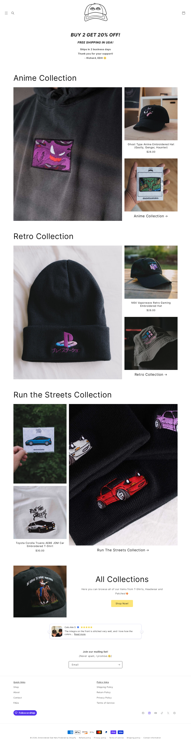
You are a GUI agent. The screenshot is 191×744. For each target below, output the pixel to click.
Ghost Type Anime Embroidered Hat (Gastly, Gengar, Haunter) (151, 146)
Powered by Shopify (67, 738)
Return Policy (104, 692)
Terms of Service (106, 702)
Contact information (152, 738)
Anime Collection (149, 216)
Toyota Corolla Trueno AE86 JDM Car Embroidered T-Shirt (40, 544)
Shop (16, 687)
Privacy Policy (104, 697)
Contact (17, 697)
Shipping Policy (105, 687)
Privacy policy (100, 738)
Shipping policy (134, 738)
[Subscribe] (119, 664)
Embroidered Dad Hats (48, 738)
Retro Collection (149, 374)
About (16, 692)
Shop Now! (122, 603)
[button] (6, 13)
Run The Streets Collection (121, 550)
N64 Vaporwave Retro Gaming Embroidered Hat (151, 304)
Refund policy (85, 738)
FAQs (16, 702)
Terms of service (116, 738)
